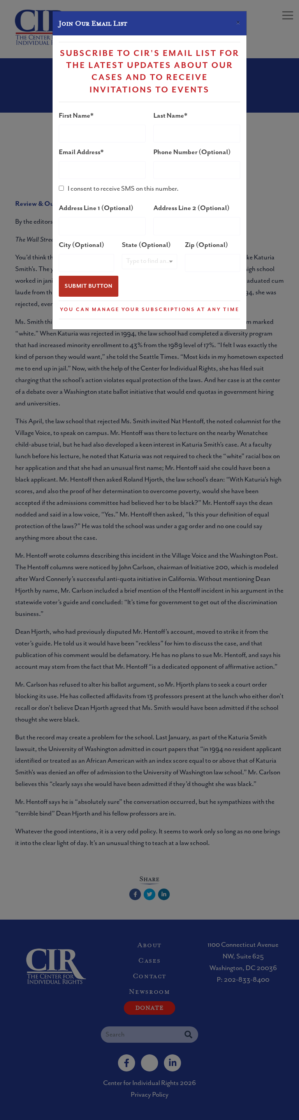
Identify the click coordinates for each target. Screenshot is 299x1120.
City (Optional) (81, 245)
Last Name (168, 116)
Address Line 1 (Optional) (96, 208)
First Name (74, 116)
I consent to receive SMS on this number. (123, 189)
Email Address (79, 152)
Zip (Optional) (206, 245)
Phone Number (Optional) (192, 152)
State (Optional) (146, 245)
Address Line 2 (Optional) (191, 208)
